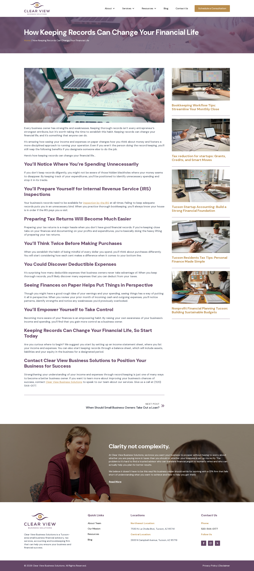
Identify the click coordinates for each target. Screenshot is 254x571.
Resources (93, 534)
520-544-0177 (209, 528)
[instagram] (210, 543)
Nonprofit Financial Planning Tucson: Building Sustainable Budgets (200, 310)
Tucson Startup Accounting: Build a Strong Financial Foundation (199, 209)
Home (27, 40)
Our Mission (94, 528)
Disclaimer (224, 565)
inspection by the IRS (96, 203)
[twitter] (217, 543)
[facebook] (203, 543)
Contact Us (182, 8)
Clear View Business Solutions (64, 382)
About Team (94, 523)
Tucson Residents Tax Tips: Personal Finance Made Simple (199, 260)
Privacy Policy (210, 565)
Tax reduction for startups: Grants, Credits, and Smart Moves (199, 158)
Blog (166, 8)
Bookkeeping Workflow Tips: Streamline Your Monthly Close (195, 107)
